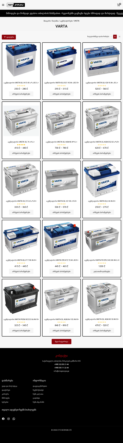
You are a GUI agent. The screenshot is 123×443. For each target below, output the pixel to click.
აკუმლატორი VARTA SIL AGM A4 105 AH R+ (61, 319)
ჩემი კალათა (38, 394)
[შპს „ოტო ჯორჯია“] (16, 5)
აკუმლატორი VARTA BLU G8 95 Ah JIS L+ (102, 83)
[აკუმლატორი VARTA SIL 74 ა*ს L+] (21, 121)
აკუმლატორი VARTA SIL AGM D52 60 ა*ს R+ (102, 142)
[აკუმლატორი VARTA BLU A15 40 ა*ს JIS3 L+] (21, 62)
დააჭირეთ (6, 390)
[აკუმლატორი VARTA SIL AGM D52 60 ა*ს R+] (102, 121)
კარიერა (5, 394)
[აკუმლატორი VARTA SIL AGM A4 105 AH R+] (61, 298)
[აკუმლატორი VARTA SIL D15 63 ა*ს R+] (21, 180)
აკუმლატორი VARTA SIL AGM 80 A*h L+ (61, 142)
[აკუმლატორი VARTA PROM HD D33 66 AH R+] (21, 298)
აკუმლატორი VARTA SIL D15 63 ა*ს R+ (21, 201)
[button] (101, 271)
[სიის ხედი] (119, 37)
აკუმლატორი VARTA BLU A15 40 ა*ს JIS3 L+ (21, 83)
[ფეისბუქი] (3, 418)
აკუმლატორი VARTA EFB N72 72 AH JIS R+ (61, 260)
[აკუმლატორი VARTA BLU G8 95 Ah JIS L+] (102, 62)
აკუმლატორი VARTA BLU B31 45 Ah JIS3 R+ (61, 83)
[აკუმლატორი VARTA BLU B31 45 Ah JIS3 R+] (61, 62)
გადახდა (36, 398)
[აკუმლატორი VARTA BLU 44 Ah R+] (102, 180)
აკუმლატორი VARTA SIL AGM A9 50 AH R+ (102, 319)
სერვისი (5, 402)
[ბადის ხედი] (115, 37)
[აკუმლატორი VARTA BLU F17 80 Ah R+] (21, 239)
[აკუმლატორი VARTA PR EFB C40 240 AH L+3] (102, 239)
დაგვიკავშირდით (40, 386)
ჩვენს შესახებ (38, 390)
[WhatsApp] (13, 418)
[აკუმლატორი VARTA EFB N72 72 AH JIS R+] (61, 239)
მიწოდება (6, 398)
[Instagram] (8, 418)
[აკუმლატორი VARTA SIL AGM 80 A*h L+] (61, 121)
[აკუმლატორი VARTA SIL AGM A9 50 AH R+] (102, 298)
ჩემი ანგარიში (38, 402)
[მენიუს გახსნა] (3, 5)
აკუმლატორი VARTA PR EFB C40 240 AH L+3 (101, 260)
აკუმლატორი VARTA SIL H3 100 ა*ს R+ (61, 201)
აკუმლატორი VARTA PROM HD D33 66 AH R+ (21, 319)
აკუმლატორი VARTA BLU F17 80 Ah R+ (21, 260)
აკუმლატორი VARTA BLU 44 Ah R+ (101, 201)
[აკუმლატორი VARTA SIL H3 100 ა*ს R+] (61, 180)
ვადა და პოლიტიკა (9, 386)
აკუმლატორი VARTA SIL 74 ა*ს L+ (21, 142)
